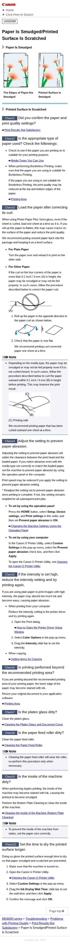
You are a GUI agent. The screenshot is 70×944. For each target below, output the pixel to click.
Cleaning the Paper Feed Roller (23, 745)
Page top (55, 911)
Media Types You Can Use (27, 160)
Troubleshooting (36, 918)
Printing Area (19, 199)
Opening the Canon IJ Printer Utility (33, 877)
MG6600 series (12, 918)
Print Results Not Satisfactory (22, 130)
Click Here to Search (19, 14)
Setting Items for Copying (26, 659)
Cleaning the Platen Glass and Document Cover (33, 724)
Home (10, 10)
